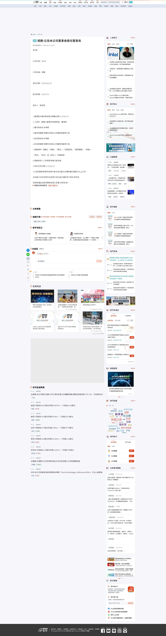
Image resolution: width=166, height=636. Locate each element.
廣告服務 (66, 629)
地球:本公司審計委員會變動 (79, 275)
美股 (55, 2)
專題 (112, 6)
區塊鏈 (90, 6)
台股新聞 (116, 175)
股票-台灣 (116, 350)
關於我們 (53, 629)
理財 (100, 6)
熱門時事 (62, 6)
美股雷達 (116, 162)
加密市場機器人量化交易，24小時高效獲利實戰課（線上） (123, 226)
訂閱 (97, 2)
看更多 (99, 227)
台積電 (114, 456)
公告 (34, 34)
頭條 (35, 6)
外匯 (70, 2)
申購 (132, 337)
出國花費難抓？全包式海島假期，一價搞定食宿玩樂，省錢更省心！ (67, 306)
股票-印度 (116, 357)
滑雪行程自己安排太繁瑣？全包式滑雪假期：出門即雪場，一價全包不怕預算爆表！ (92, 328)
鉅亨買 (86, 2)
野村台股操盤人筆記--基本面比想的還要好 (42, 306)
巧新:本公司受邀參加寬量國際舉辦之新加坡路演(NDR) (49, 276)
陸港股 (60, 2)
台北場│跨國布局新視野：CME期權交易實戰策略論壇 (124, 218)
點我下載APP (53, 185)
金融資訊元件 (73, 629)
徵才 (86, 629)
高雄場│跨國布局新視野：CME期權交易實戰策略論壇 (124, 235)
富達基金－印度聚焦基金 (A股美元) (118, 354)
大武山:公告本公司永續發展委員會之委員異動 (42, 328)
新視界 (106, 6)
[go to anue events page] (122, 2)
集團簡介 (59, 629)
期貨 (84, 6)
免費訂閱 (130, 603)
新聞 (45, 2)
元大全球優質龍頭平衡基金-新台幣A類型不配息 (118, 336)
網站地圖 (91, 629)
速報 (69, 6)
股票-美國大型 (117, 330)
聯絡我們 (80, 629)
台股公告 (39, 34)
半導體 (114, 461)
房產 (95, 6)
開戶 (132, 328)
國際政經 (116, 188)
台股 (50, 2)
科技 (50, 6)
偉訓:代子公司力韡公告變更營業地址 (67, 328)
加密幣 (80, 2)
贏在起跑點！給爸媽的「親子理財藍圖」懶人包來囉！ (57, 217)
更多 (131, 44)
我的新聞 (123, 6)
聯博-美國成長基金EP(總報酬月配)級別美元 (118, 326)
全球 (75, 2)
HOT (115, 217)
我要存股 (99, 217)
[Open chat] (28, 278)
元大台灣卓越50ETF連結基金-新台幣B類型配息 (118, 346)
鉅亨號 (92, 2)
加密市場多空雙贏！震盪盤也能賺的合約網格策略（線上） (123, 243)
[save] (28, 273)
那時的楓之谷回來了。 (90, 305)
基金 (65, 2)
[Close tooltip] (42, 277)
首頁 (41, 2)
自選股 (130, 6)
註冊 (131, 2)
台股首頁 (92, 217)
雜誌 (117, 6)
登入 (128, 2)
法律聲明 (97, 629)
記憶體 (114, 451)
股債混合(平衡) (118, 340)
